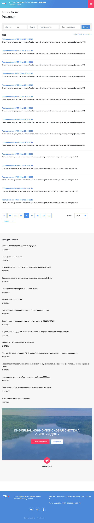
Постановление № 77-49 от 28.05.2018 (17, 74)
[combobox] (81, 215)
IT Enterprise (41, 518)
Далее (6, 221)
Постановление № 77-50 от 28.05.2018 (17, 62)
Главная (5, 12)
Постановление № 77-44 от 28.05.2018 (17, 131)
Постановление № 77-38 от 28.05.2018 (17, 200)
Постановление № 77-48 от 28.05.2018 (17, 85)
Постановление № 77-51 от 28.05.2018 (17, 51)
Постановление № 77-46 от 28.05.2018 (17, 108)
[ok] (43, 509)
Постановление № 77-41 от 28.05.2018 (17, 165)
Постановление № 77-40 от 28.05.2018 (17, 177)
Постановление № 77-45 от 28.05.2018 (17, 119)
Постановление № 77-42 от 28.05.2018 (17, 154)
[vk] (31, 509)
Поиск (85, 27)
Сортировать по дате (82, 34)
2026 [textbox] (78, 216)
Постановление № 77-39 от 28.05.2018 (17, 188)
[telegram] (37, 509)
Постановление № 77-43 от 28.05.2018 (17, 143)
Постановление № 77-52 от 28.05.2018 (17, 39)
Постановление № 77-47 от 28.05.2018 (17, 97)
